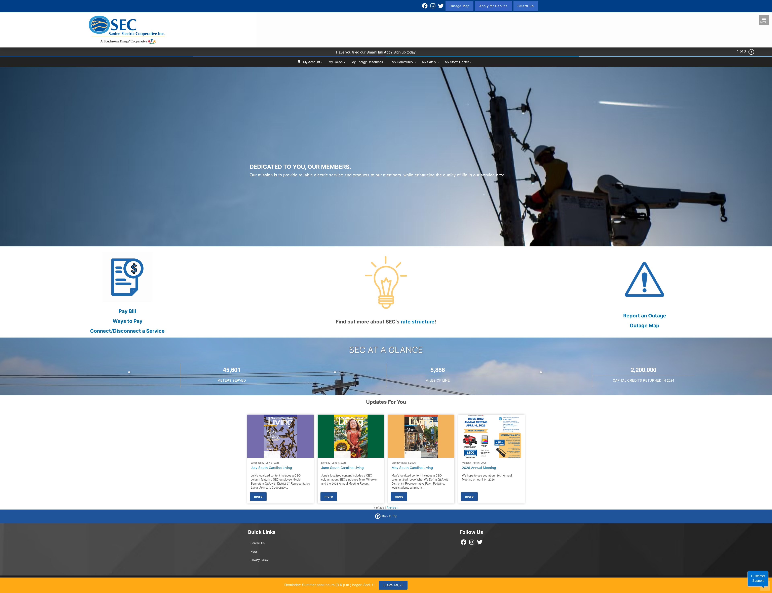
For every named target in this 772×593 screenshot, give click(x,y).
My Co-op (336, 62)
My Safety (429, 62)
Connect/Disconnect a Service (127, 331)
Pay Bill (127, 311)
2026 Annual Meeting (479, 468)
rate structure (417, 322)
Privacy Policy (259, 560)
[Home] (126, 30)
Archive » (392, 507)
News (254, 551)
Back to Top (389, 516)
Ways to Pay (127, 321)
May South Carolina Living (412, 468)
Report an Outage (644, 316)
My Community (403, 62)
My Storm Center (457, 62)
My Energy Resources (367, 62)
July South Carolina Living (271, 468)
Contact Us (257, 543)
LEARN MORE (393, 585)
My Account (312, 62)
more (258, 496)
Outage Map (644, 325)
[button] (758, 578)
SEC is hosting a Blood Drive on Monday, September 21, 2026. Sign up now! (376, 52)
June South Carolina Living (342, 468)
